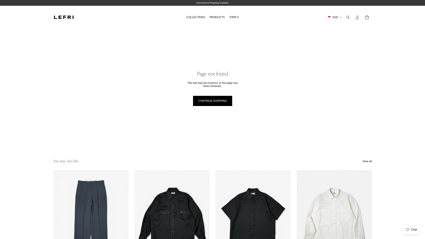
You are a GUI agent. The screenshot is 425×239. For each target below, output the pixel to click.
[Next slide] (122, 217)
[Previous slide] (59, 217)
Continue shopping (212, 100)
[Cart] (367, 17)
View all (367, 161)
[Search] (348, 17)
